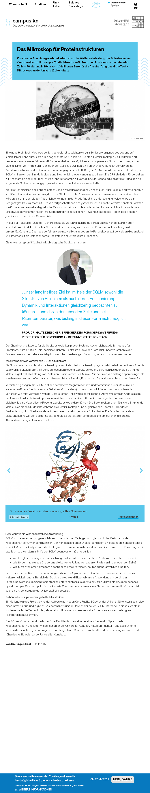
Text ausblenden (128, 516)
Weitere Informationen (35, 789)
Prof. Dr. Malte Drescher (31, 227)
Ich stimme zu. (99, 779)
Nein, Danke (122, 779)
